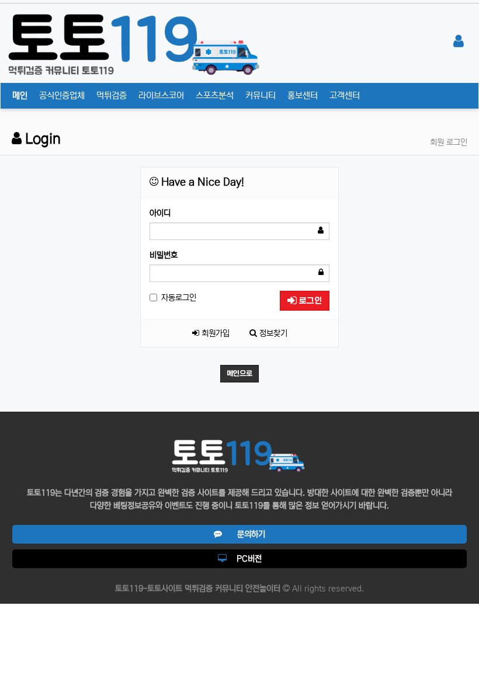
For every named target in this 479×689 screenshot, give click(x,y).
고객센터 (344, 95)
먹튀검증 (111, 95)
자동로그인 (178, 297)
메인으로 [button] (239, 374)
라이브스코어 (161, 95)
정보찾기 (272, 333)
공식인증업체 (62, 95)
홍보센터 (302, 95)
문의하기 (243, 534)
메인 (19, 95)
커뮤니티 (260, 95)
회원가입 (214, 333)
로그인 (309, 300)
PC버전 (244, 558)
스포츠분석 (215, 95)
